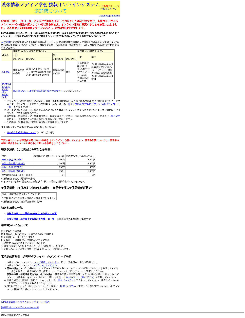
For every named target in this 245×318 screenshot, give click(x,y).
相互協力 (115, 116)
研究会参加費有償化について (21, 132)
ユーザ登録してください (46, 262)
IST (3, 72)
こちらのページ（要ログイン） (79, 277)
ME (7, 72)
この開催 (5, 41)
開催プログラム (66, 280)
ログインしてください (45, 265)
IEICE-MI (6, 84)
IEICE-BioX (5, 95)
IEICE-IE (6, 87)
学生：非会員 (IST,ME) (13, 171)
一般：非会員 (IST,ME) (13, 163)
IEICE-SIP (5, 90)
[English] (115, 15)
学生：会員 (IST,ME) (12, 167)
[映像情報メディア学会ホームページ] (20, 307)
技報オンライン (108, 9)
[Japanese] (104, 15)
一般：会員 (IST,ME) (12, 159)
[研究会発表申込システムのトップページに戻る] (25, 302)
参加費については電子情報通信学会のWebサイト (38, 91)
